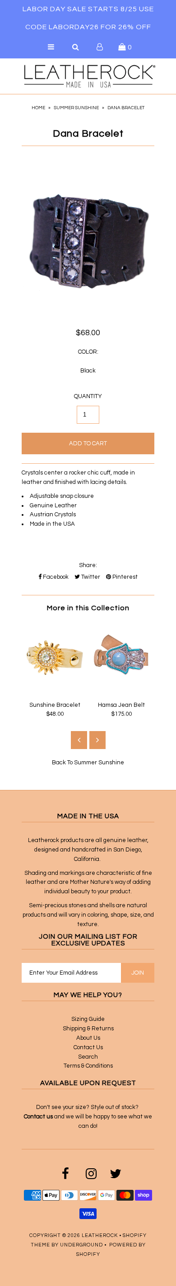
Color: (88, 352)
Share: (88, 565)
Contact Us (88, 1047)
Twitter (90, 577)
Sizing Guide (88, 1019)
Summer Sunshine (76, 108)
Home (38, 108)
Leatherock (100, 1235)
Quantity (88, 396)
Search (88, 1057)
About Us (88, 1038)
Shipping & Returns (88, 1028)
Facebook (55, 577)
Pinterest (124, 577)
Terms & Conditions (88, 1066)
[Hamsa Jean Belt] (121, 690)
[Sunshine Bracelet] (54, 690)
